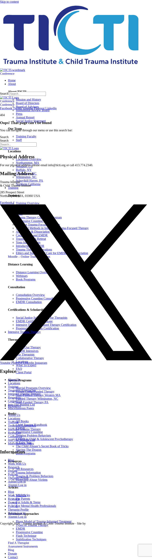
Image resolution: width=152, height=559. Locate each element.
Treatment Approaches (22, 390)
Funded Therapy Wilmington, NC (37, 398)
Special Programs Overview (33, 388)
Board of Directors (27, 103)
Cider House (92, 523)
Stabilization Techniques (31, 539)
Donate (12, 470)
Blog (11, 460)
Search (4, 93)
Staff (19, 140)
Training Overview (28, 203)
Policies (13, 474)
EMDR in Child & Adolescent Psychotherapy (44, 439)
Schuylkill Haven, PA (29, 180)
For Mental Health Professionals (36, 505)
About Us (14, 379)
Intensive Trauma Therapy (24, 394)
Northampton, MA (27, 162)
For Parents (23, 498)
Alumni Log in (17, 485)
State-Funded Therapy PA (32, 402)
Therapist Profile (18, 478)
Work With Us (17, 463)
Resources (14, 397)
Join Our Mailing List (21, 404)
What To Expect (26, 365)
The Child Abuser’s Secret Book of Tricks (42, 446)
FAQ (19, 368)
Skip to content (9, 1)
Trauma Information (28, 472)
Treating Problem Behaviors (33, 435)
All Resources (24, 469)
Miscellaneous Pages (21, 408)
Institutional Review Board (32, 110)
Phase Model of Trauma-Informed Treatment (43, 521)
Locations (14, 383)
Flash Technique (26, 535)
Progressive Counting (29, 432)
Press (19, 113)
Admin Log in (17, 481)
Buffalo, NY (24, 170)
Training (13, 386)
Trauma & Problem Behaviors (34, 476)
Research (13, 467)
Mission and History (28, 99)
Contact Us (15, 401)
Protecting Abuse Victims (32, 479)
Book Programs (25, 453)
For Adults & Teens (28, 502)
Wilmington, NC (26, 177)
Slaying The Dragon (28, 449)
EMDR (20, 528)
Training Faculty (26, 136)
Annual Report (25, 117)
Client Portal (23, 372)
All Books (22, 421)
